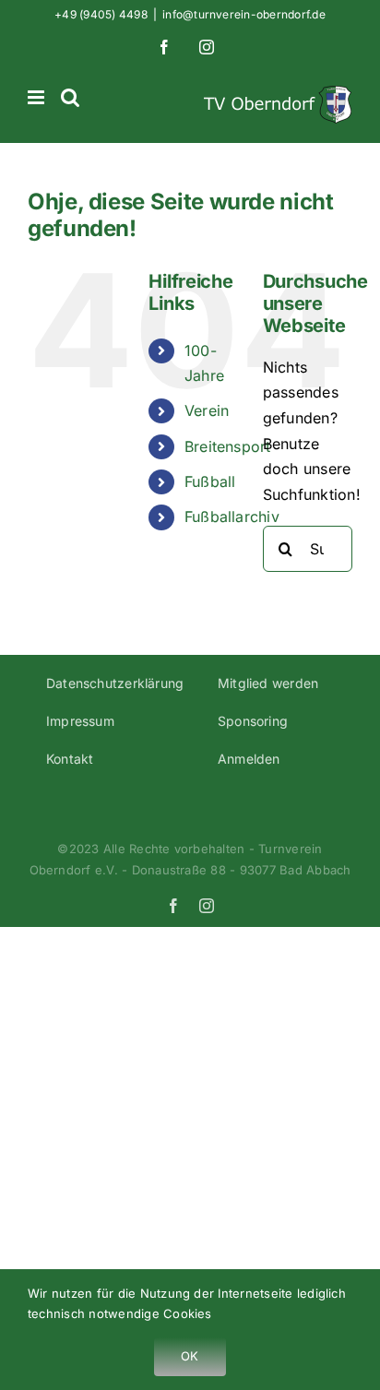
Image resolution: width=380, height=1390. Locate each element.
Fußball (210, 481)
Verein (206, 410)
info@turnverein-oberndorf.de (244, 14)
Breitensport (227, 446)
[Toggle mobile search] (70, 97)
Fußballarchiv (231, 516)
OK (189, 1355)
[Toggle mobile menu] (37, 97)
